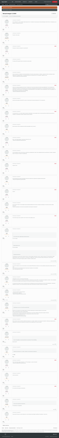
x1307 (7, 233)
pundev (7, 90)
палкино (53, 344)
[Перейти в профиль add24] (7, 100)
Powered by (53, 436)
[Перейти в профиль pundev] (3, 16)
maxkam (6, 294)
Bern (6, 417)
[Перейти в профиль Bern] (7, 375)
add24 (7, 103)
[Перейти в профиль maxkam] (7, 292)
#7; (14, 354)
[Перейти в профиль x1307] (7, 230)
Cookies (12, 436)
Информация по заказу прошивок (7, 7)
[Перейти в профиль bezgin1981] (7, 35)
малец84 (6, 268)
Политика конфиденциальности (6, 436)
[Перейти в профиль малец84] (7, 61)
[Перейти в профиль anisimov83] (7, 334)
